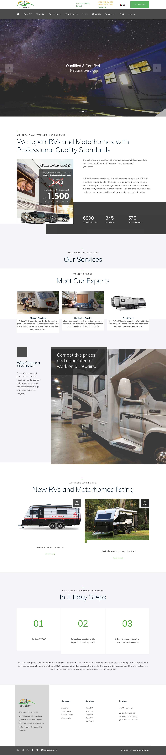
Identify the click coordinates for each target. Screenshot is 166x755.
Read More (50, 554)
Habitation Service (83, 318)
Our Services (71, 14)
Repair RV (90, 721)
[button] (9, 68)
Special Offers (67, 714)
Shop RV (89, 708)
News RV (89, 711)
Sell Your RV (140, 4)
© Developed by (135, 750)
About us (65, 708)
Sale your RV (66, 718)
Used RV (89, 714)
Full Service (128, 318)
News (84, 14)
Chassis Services (38, 318)
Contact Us (110, 14)
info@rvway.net (128, 713)
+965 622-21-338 (105, 4)
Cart (122, 14)
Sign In (131, 14)
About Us (96, 14)
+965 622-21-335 (105, 2)
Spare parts (66, 711)
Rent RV (28, 14)
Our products (55, 14)
